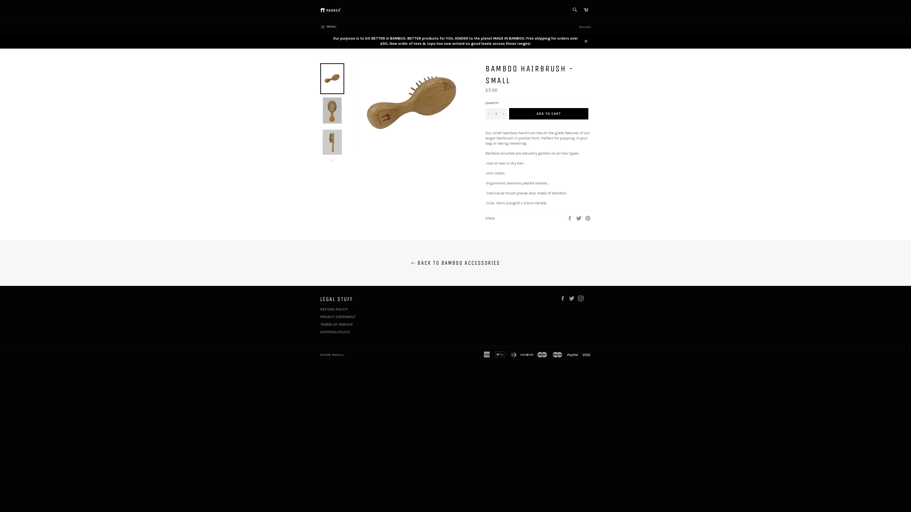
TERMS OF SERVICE (336, 324)
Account (585, 27)
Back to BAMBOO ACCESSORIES (458, 263)
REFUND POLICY (334, 309)
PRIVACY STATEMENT (337, 317)
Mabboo (338, 355)
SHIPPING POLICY (335, 332)
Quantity (492, 103)
